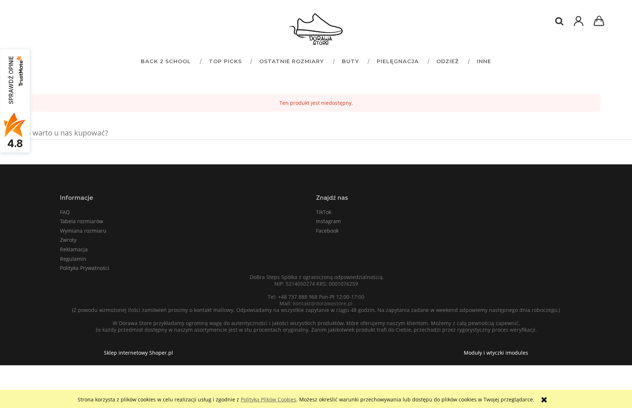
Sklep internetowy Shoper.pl (138, 353)
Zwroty (68, 239)
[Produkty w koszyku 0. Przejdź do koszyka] (600, 21)
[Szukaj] (559, 21)
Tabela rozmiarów (81, 221)
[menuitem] (166, 61)
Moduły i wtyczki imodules (496, 353)
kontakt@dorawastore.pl (323, 303)
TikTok (323, 212)
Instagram (328, 221)
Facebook (327, 230)
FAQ (65, 212)
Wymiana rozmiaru (83, 230)
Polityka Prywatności (84, 267)
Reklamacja (74, 249)
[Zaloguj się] (578, 24)
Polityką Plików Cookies (268, 399)
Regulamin (73, 258)
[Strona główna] (316, 29)
